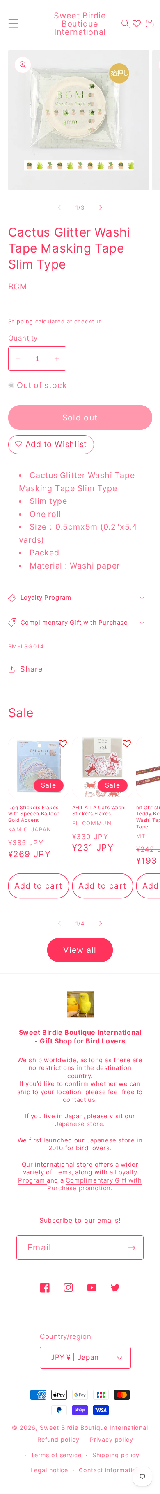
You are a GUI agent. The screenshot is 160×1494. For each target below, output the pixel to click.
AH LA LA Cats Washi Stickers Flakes (99, 810)
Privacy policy (111, 1439)
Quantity (23, 338)
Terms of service (56, 1454)
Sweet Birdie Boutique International (94, 1427)
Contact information (109, 1470)
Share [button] (31, 668)
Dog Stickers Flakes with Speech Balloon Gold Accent (34, 813)
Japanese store (79, 1124)
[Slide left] (59, 208)
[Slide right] (101, 208)
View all (79, 950)
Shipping (20, 321)
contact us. (80, 1100)
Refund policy (58, 1439)
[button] (13, 23)
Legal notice (49, 1470)
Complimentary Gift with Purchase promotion (94, 1184)
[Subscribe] (131, 1247)
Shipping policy (116, 1454)
